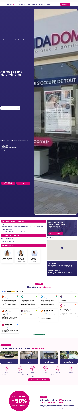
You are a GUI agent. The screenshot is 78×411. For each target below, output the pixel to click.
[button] (10, 108)
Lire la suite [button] (4, 305)
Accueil (2, 39)
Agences (7, 39)
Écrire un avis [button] (72, 291)
